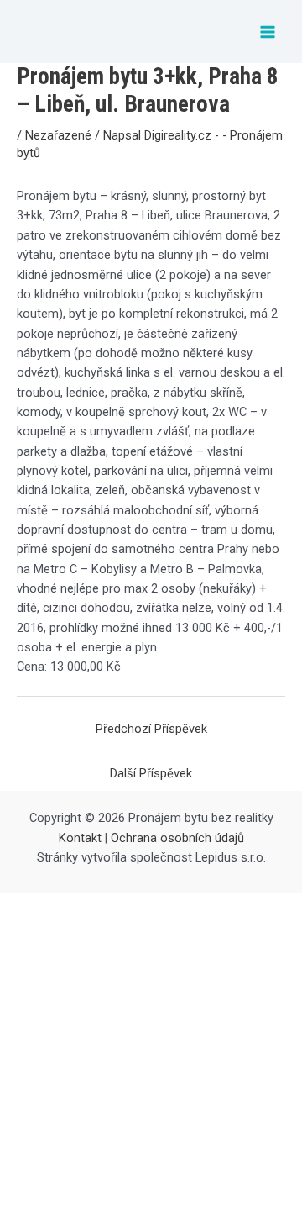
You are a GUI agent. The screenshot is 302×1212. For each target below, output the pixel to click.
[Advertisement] (151, 1052)
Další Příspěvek (151, 773)
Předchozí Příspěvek (151, 728)
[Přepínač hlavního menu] (267, 32)
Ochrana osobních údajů (177, 838)
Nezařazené (58, 135)
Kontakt (80, 838)
